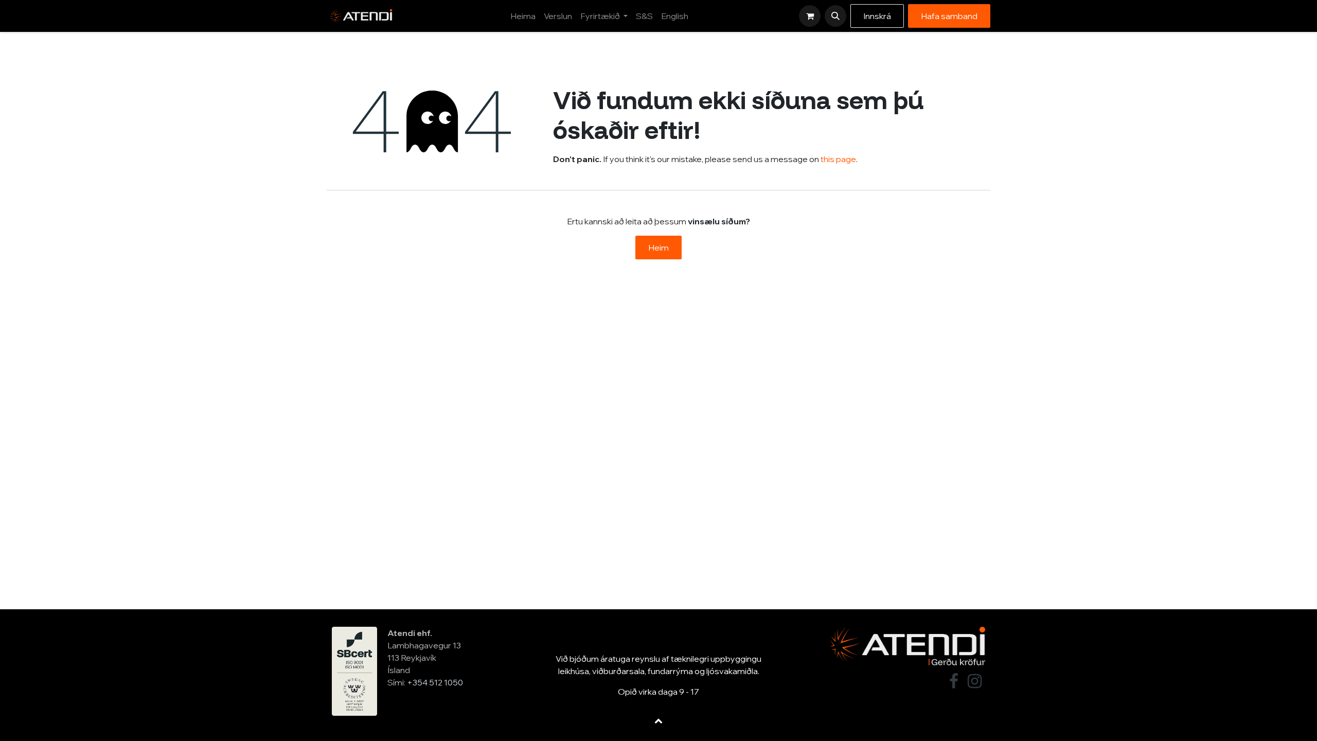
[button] (835, 16)
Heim (658, 247)
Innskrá (877, 16)
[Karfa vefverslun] (810, 16)
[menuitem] (523, 16)
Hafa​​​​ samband (949, 16)
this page (838, 159)
